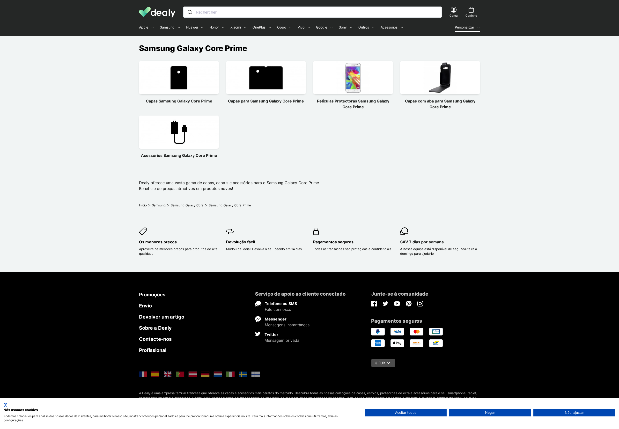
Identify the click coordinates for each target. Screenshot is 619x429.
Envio (145, 306)
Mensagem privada (282, 340)
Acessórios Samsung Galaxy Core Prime (179, 155)
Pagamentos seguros (333, 242)
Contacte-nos (155, 339)
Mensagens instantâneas (287, 324)
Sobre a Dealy (155, 328)
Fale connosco (278, 309)
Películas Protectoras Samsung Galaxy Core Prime (353, 104)
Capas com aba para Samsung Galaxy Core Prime (440, 104)
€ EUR (380, 363)
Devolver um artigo (161, 317)
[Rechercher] (190, 12)
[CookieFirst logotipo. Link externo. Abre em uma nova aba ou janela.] (5, 405)
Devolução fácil (240, 242)
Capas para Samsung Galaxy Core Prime (266, 101)
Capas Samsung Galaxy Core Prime (179, 101)
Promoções (152, 295)
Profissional (152, 350)
